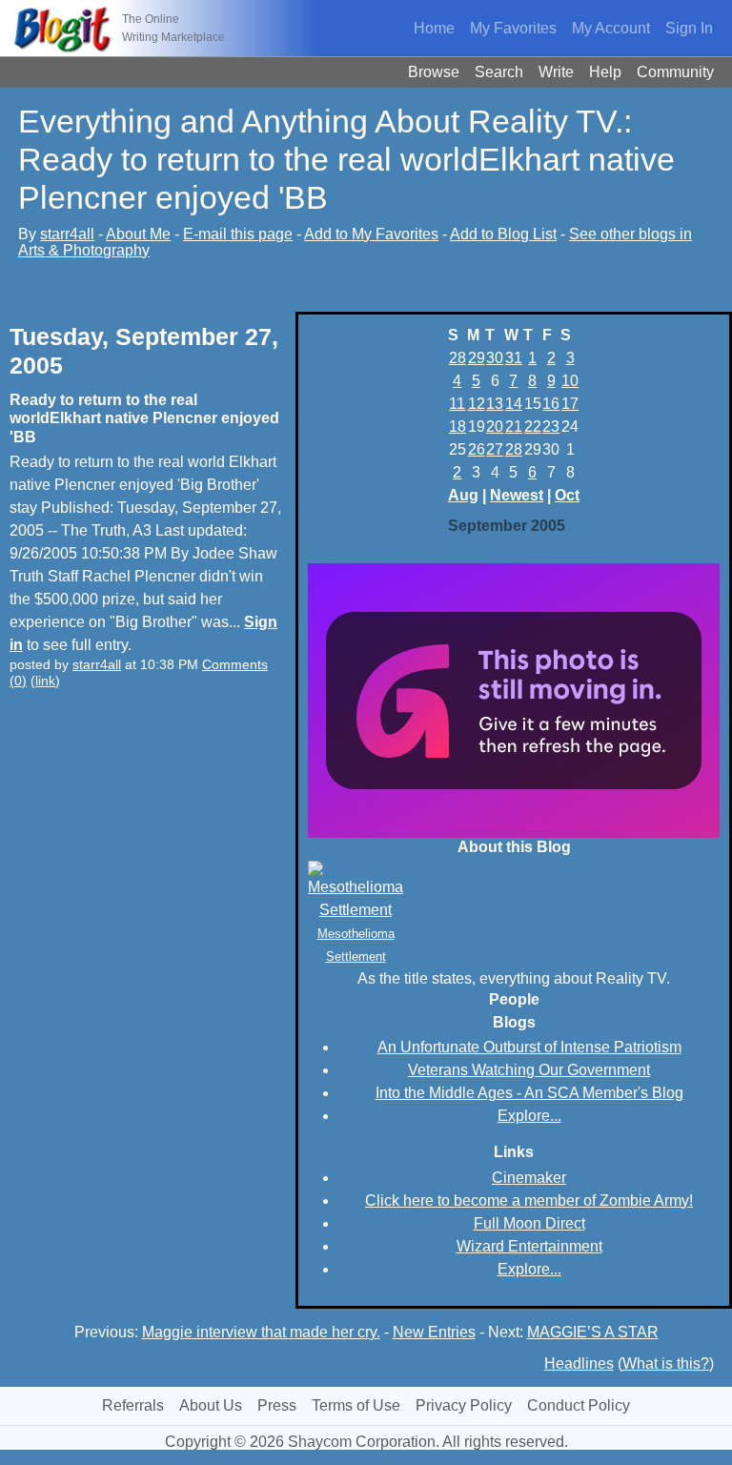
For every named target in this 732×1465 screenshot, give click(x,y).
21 (513, 426)
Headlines (579, 1363)
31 (513, 358)
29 (476, 358)
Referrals (133, 1405)
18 (457, 426)
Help (605, 72)
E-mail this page (238, 234)
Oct (567, 495)
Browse (433, 72)
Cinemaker (529, 1178)
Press (276, 1405)
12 (476, 404)
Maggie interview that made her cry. (261, 1332)
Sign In (689, 28)
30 (494, 358)
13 (494, 404)
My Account (611, 28)
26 (476, 449)
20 (494, 426)
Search (499, 72)
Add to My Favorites (371, 234)
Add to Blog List (503, 234)
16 (550, 404)
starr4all (67, 234)
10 (570, 381)
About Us (210, 1405)
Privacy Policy (464, 1405)
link (45, 680)
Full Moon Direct (529, 1223)
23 (550, 426)
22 (532, 426)
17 (570, 404)
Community (675, 72)
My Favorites (513, 28)
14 (513, 404)
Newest (516, 495)
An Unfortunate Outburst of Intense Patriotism (529, 1047)
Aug (463, 495)
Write (556, 72)
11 (457, 404)
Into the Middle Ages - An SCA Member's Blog (529, 1093)
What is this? (665, 1363)
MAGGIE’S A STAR (593, 1332)
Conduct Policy (578, 1405)
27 (494, 449)
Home (434, 28)
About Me (138, 234)
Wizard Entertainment (529, 1246)
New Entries (434, 1332)
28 (457, 358)
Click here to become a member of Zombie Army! (529, 1200)
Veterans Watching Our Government (529, 1070)
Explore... (529, 1116)
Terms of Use (356, 1405)
